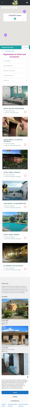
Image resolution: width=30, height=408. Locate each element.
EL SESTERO (5, 347)
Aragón (6, 322)
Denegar (15, 396)
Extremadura (12, 111)
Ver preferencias (15, 401)
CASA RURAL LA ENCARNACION (15, 203)
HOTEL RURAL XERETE (11, 234)
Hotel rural (7, 112)
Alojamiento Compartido (15, 145)
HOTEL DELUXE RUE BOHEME (14, 108)
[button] (27, 377)
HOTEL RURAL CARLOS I (12, 172)
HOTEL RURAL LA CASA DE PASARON (13, 140)
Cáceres (7, 111)
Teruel (3, 322)
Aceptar (15, 392)
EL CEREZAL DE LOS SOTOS (13, 266)
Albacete (4, 349)
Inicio (3, 51)
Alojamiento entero (14, 112)
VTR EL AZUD (5, 320)
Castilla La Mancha (10, 349)
